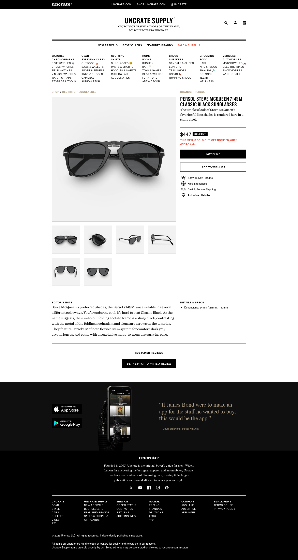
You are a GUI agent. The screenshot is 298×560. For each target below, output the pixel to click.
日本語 (153, 516)
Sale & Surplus (189, 45)
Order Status (126, 505)
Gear (85, 56)
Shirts (116, 59)
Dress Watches (63, 67)
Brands (186, 92)
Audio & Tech (90, 81)
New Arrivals (108, 45)
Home (146, 56)
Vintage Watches (64, 74)
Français (155, 508)
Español (155, 505)
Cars (55, 512)
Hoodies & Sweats (124, 70)
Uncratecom (121, 4)
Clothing (117, 56)
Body (203, 59)
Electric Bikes (233, 67)
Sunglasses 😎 (122, 63)
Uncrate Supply (149, 20)
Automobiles (232, 59)
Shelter (58, 516)
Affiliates (188, 512)
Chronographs (63, 59)
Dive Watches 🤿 (63, 63)
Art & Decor (151, 81)
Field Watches (62, 70)
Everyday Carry (93, 59)
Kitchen (148, 63)
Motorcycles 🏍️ (235, 63)
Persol (200, 92)
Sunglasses (87, 92)
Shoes (173, 56)
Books (147, 59)
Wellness (207, 81)
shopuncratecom (151, 4)
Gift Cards (92, 519)
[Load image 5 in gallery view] (66, 272)
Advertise (188, 508)
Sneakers (176, 59)
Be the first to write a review (149, 363)
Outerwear (119, 74)
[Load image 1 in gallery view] (66, 240)
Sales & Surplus (96, 516)
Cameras (88, 77)
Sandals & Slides (181, 63)
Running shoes (180, 77)
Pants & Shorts (122, 67)
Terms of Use (223, 505)
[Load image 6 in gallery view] (98, 272)
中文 (151, 519)
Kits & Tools (209, 67)
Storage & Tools (64, 81)
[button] (244, 4)
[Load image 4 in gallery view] (162, 240)
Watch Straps (62, 77)
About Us (188, 505)
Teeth (204, 77)
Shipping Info (126, 516)
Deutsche (156, 512)
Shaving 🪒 (207, 70)
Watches (58, 56)
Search (224, 4)
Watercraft (232, 74)
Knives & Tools (92, 74)
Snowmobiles (232, 70)
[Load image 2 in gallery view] (98, 240)
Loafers (175, 67)
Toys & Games (152, 70)
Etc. (54, 523)
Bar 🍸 (147, 67)
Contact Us (125, 508)
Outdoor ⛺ (90, 63)
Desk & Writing (153, 74)
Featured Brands (160, 45)
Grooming (207, 56)
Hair (203, 63)
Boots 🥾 (175, 74)
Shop (55, 92)
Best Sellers (132, 45)
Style (56, 508)
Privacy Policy (224, 508)
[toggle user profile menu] (234, 4)
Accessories (120, 77)
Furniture (150, 77)
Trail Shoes (178, 70)
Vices (56, 519)
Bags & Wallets (92, 67)
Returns (123, 512)
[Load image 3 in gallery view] (130, 240)
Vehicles (229, 56)
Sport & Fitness (93, 70)
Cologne (206, 74)
